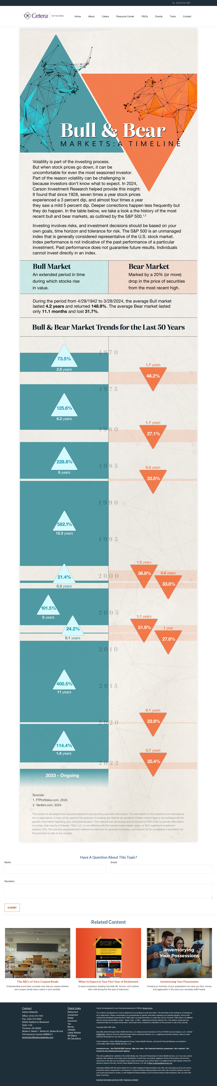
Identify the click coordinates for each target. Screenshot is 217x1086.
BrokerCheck (147, 1008)
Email (114, 862)
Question (9, 881)
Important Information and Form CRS (109, 1079)
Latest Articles (74, 1032)
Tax (69, 1023)
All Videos (72, 1035)
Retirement (73, 1011)
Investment (73, 1014)
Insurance (72, 1020)
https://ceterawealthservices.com (160, 1063)
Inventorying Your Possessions (179, 981)
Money (71, 1026)
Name (7, 862)
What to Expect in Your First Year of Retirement (108, 981)
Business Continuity (131, 1079)
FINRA (98, 1034)
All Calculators (74, 1038)
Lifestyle (71, 1029)
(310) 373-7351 (183, 2)
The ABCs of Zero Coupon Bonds (37, 981)
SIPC (103, 1034)
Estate (71, 1017)
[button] (91, 16)
